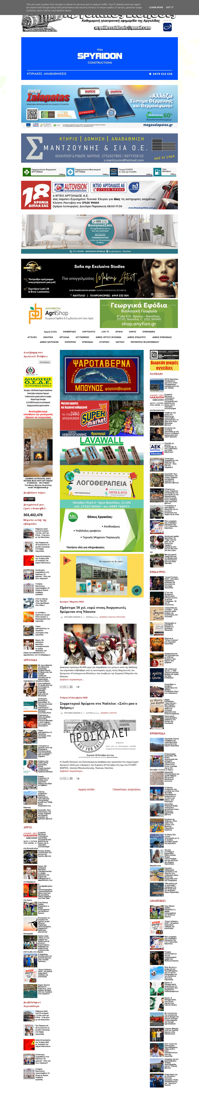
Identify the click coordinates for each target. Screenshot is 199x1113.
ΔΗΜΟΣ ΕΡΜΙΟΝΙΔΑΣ (162, 337)
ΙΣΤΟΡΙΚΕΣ (104, 342)
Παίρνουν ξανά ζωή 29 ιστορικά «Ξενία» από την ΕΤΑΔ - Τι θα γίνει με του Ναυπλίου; (42, 533)
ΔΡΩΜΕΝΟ (104, 617)
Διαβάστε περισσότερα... (72, 679)
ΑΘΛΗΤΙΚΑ (48, 337)
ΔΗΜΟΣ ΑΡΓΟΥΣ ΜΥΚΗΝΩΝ (108, 337)
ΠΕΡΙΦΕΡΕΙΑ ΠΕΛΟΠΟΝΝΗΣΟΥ (145, 342)
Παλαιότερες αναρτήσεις (127, 789)
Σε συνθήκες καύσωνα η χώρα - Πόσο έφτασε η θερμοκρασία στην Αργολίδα (43, 617)
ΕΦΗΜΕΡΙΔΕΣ (69, 332)
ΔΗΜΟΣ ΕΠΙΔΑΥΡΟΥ (136, 337)
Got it (170, 7)
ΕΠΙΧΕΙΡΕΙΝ (70, 342)
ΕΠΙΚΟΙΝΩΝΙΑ (149, 332)
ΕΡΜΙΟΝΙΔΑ (87, 342)
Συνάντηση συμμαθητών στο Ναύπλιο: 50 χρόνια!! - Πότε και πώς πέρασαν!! (42, 574)
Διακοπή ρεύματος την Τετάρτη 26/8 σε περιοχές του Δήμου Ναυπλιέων (43, 559)
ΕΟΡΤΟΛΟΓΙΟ (88, 332)
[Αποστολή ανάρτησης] (77, 686)
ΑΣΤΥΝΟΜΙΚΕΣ (82, 337)
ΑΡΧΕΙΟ (119, 332)
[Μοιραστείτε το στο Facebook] (71, 686)
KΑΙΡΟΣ (132, 332)
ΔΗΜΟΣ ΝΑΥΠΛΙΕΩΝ (49, 342)
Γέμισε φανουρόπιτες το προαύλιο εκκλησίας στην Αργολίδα (42, 630)
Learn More (156, 7)
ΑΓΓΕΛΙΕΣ (32, 337)
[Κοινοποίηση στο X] (67, 686)
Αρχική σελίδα (86, 789)
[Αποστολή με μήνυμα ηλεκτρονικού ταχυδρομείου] (61, 686)
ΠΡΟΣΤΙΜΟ (121, 617)
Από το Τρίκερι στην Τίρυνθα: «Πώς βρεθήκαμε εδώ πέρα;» (42, 602)
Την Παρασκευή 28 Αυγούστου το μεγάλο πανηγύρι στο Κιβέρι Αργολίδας (42, 547)
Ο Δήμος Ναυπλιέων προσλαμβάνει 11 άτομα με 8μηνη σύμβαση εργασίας (42, 589)
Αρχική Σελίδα (50, 332)
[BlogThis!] (64, 686)
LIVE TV (105, 332)
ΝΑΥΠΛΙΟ (120, 342)
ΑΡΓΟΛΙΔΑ (64, 337)
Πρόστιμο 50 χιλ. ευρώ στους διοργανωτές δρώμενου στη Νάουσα (93, 609)
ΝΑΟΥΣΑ (112, 617)
